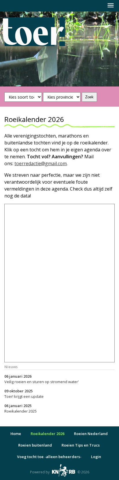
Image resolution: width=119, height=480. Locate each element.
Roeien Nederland (91, 433)
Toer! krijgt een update (24, 393)
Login (96, 456)
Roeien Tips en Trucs (81, 445)
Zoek (89, 97)
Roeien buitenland (35, 445)
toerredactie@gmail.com (40, 163)
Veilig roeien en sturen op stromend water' (41, 379)
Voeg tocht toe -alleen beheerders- (49, 456)
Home (15, 433)
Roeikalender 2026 (47, 433)
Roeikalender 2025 (20, 408)
